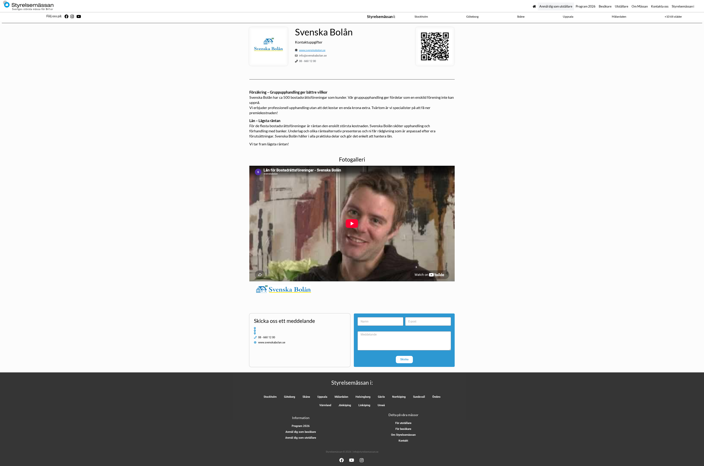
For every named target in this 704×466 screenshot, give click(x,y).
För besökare (403, 429)
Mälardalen (619, 16)
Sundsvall (419, 396)
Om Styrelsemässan (403, 434)
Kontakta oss (659, 6)
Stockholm (421, 16)
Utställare (621, 6)
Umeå (381, 405)
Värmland (325, 405)
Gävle (381, 396)
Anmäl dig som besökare (300, 432)
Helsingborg (363, 396)
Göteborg (472, 16)
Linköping (364, 405)
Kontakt (403, 440)
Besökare (605, 6)
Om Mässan (640, 6)
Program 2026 (585, 6)
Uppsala (568, 16)
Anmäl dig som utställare (555, 6)
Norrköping (399, 396)
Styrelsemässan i (683, 6)
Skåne (521, 16)
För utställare (403, 423)
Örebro (436, 396)
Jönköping (344, 405)
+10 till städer (673, 16)
